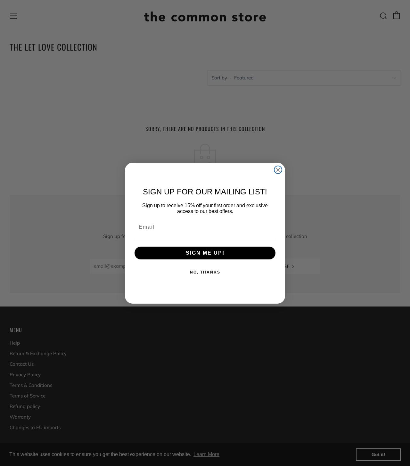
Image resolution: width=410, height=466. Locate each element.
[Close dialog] (278, 170)
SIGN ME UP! (205, 253)
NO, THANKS (205, 272)
